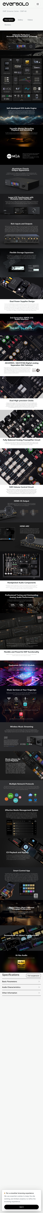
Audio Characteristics (11, 987)
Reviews (8, 25)
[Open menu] (37, 4)
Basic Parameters (9, 981)
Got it (21, 1207)
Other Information (9, 993)
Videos (30, 20)
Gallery (20, 20)
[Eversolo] (16, 4)
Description (9, 20)
